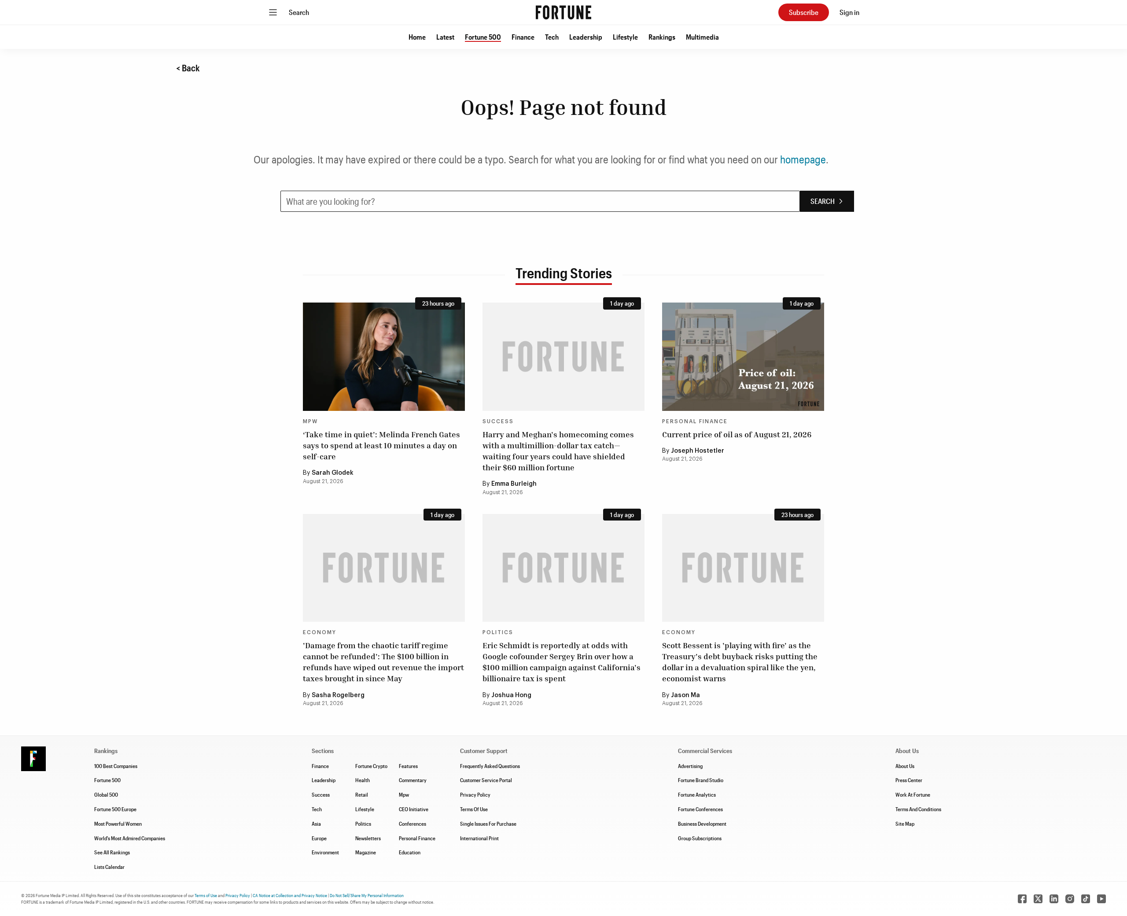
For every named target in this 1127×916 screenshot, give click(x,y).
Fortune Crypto (371, 766)
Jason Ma (685, 695)
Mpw (404, 794)
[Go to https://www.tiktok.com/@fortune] (1085, 898)
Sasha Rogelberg (338, 695)
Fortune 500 (483, 37)
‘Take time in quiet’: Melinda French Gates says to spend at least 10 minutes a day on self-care (381, 445)
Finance (523, 37)
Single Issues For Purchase (488, 823)
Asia (316, 823)
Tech (552, 37)
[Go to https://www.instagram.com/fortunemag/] (1069, 898)
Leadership (585, 37)
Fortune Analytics (697, 794)
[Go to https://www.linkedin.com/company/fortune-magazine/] (1054, 898)
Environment (325, 852)
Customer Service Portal (486, 780)
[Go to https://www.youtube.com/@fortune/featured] (1101, 898)
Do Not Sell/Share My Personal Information (367, 895)
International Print (479, 838)
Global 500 (106, 794)
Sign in (849, 12)
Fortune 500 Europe (115, 809)
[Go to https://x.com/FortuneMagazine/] (1038, 898)
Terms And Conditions (918, 809)
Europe (319, 838)
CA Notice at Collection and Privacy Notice (290, 895)
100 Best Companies (115, 766)
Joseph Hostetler (697, 451)
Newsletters (368, 838)
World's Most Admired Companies (129, 838)
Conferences (412, 823)
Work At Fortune (912, 794)
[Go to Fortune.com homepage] (563, 12)
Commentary (413, 780)
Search (299, 12)
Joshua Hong (511, 695)
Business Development (702, 823)
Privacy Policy (475, 794)
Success (498, 421)
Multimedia (702, 37)
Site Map (904, 823)
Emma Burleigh (514, 484)
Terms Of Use (474, 809)
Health (362, 780)
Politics (497, 632)
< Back (188, 68)
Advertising (690, 766)
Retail (361, 794)
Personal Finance (695, 421)
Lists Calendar (109, 867)
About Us (904, 766)
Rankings (661, 37)
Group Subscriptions (700, 838)
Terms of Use (206, 895)
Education (409, 852)
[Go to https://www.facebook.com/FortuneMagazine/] (1022, 898)
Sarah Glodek (333, 473)
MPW (310, 421)
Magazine (365, 852)
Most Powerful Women (118, 823)
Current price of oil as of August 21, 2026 (736, 434)
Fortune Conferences (700, 809)
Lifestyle (625, 37)
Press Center (908, 780)
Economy (319, 632)
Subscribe (803, 12)
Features (408, 766)
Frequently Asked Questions (490, 766)
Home (417, 37)
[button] (417, 37)
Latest (445, 37)
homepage (803, 159)
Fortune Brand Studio (700, 780)
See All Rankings (112, 852)
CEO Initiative (413, 809)
